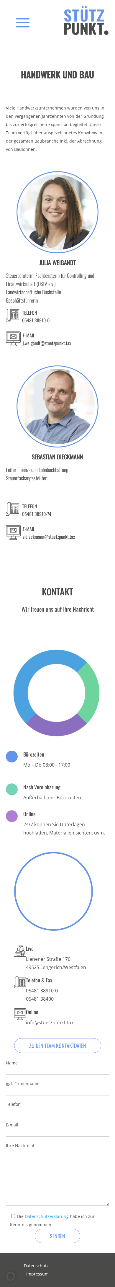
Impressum (37, 1274)
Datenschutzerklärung (47, 1216)
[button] (10, 1276)
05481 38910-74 (36, 513)
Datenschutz (36, 1265)
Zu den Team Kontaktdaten (57, 1045)
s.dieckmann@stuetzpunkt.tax (49, 536)
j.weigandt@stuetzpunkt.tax (47, 343)
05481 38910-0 (36, 320)
